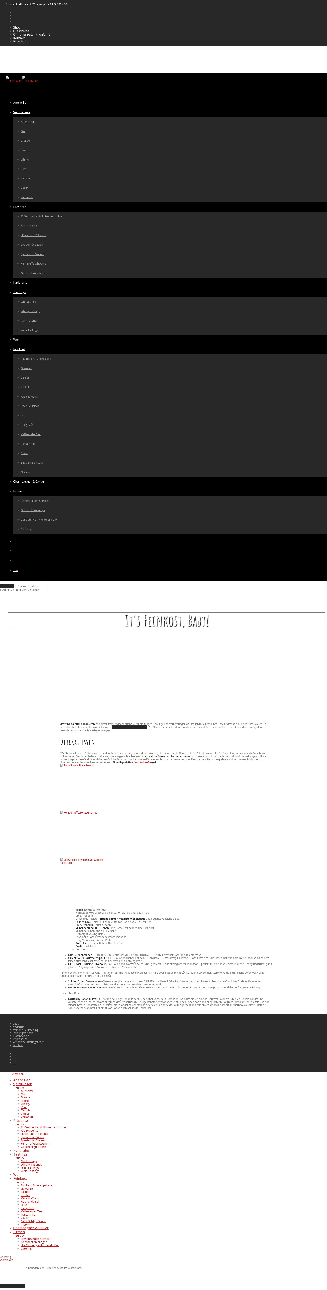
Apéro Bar (20, 102)
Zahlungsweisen (23, 1033)
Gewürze (26, 368)
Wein (16, 339)
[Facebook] (14, 12)
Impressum (20, 1039)
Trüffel (25, 387)
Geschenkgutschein (32, 273)
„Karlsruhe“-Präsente (33, 235)
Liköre (24, 150)
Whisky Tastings (30, 311)
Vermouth (27, 197)
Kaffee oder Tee (31, 434)
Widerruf (18, 1027)
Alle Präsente (29, 226)
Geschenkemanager (33, 510)
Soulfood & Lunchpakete (36, 359)
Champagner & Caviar (28, 481)
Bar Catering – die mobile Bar (39, 519)
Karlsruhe (20, 282)
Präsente (19, 207)
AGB (16, 1024)
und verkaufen (143, 762)
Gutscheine (21, 31)
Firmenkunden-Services (35, 501)
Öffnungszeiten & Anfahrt (31, 34)
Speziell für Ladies (32, 244)
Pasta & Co (28, 443)
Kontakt (19, 38)
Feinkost (19, 349)
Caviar (24, 453)
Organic (25, 472)
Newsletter (21, 41)
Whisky (25, 159)
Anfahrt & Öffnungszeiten (28, 1042)
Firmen (18, 491)
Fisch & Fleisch (30, 406)
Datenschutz (21, 1036)
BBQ (24, 415)
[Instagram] (14, 15)
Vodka (24, 188)
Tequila (25, 178)
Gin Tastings (28, 301)
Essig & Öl (27, 425)
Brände (25, 140)
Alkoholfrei (27, 122)
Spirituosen (21, 112)
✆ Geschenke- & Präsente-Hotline (41, 216)
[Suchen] (14, 541)
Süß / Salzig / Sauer (32, 462)
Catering (26, 529)
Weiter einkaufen (12, 1286)
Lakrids (25, 377)
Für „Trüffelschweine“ (34, 263)
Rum (23, 169)
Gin (23, 131)
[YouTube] (14, 21)
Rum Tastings (29, 320)
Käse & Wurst (29, 396)
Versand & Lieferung (25, 1030)
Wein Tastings (29, 330)
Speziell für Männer (32, 254)
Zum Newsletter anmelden (129, 727)
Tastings (19, 292)
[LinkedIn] (14, 18)
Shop (17, 27)
